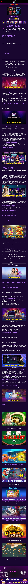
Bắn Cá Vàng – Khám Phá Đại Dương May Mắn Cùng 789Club (14, 464)
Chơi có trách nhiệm (13, 572)
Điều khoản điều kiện (13, 571)
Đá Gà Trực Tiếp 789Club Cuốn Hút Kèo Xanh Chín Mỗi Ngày (14, 520)
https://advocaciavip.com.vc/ (17, 33)
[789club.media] (14, 1)
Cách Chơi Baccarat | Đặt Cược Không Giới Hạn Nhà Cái (14, 445)
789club (1, 570)
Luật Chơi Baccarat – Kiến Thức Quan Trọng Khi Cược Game (14, 557)
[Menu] (1, 1)
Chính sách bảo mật (13, 570)
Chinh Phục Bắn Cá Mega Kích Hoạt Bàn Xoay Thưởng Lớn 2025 (14, 501)
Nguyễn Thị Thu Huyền (24, 570)
